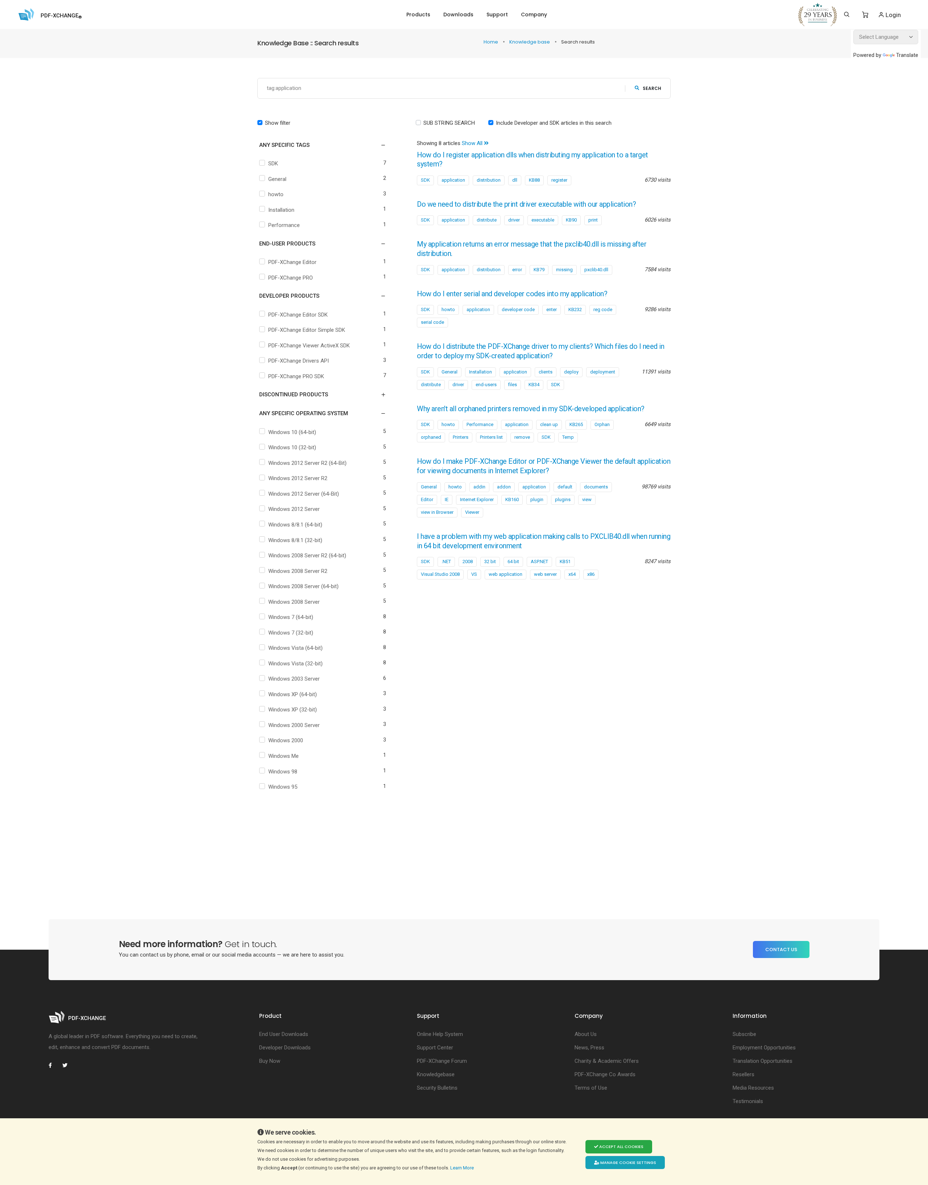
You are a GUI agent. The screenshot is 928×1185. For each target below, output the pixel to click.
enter (551, 309)
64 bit (513, 561)
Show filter (277, 123)
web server (545, 574)
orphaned (431, 437)
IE (446, 499)
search (652, 88)
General (277, 179)
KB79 (539, 269)
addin (479, 487)
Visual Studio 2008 (440, 574)
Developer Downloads (285, 1047)
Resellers (743, 1074)
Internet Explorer (477, 499)
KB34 (534, 384)
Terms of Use (591, 1088)
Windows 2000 (285, 740)
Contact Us (781, 949)
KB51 (565, 561)
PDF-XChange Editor (292, 262)
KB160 (512, 499)
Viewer (472, 512)
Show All (473, 143)
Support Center (435, 1047)
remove (522, 437)
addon (504, 487)
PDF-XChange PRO (290, 277)
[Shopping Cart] (865, 14)
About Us (586, 1034)
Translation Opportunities (762, 1061)
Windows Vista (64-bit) (295, 648)
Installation (281, 210)
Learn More (462, 1167)
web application (505, 574)
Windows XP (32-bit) (292, 709)
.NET (446, 561)
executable (542, 220)
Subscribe (744, 1034)
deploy (571, 372)
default (565, 487)
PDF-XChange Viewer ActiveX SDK (309, 345)
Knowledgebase (436, 1074)
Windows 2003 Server (294, 679)
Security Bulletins (437, 1088)
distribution (489, 180)
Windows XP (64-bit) (292, 694)
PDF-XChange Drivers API (298, 361)
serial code (432, 322)
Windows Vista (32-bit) (295, 663)
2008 (468, 561)
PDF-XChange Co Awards (605, 1074)
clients (545, 372)
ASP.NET (539, 561)
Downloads (458, 14)
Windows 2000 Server (294, 725)
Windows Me (283, 756)
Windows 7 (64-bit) (290, 617)
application (453, 180)
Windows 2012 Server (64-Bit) (303, 494)
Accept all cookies (620, 1146)
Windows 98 (282, 771)
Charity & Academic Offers (607, 1061)
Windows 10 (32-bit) (292, 447)
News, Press (589, 1047)
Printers (460, 437)
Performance (284, 225)
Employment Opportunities (764, 1047)
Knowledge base (530, 41)
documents (596, 487)
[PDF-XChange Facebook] (54, 1065)
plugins (563, 499)
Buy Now (269, 1061)
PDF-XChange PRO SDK (296, 376)
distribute (487, 220)
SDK (273, 163)
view (587, 499)
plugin (536, 499)
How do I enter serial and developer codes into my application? (512, 294)
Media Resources (753, 1088)
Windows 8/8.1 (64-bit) (295, 524)
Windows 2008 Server (294, 602)
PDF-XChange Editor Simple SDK (306, 330)
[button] (318, 145)
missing (564, 269)
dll (514, 180)
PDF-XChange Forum (442, 1061)
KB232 (575, 309)
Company (534, 14)
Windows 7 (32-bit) (290, 632)
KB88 (534, 180)
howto (275, 194)
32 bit (490, 561)
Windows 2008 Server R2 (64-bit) (307, 555)
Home (491, 41)
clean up (549, 424)
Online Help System (440, 1034)
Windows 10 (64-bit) (292, 432)
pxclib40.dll (596, 269)
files (512, 384)
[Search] (847, 14)
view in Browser (437, 512)
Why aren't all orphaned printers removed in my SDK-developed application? (531, 409)
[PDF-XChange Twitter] (67, 1065)
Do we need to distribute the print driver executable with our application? (526, 204)
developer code (518, 309)
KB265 (576, 424)
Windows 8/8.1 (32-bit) (295, 540)
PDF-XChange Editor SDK (298, 314)
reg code (602, 309)
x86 (590, 574)
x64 (572, 574)
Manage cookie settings (627, 1162)
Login (892, 14)
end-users (486, 384)
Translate (907, 55)
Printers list (491, 437)
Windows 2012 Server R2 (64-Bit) (307, 463)
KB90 (571, 220)
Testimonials (748, 1101)
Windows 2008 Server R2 (297, 571)
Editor (427, 499)
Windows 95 (282, 787)
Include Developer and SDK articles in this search (554, 123)
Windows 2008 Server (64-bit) (303, 586)
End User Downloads (283, 1034)
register (559, 180)
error (517, 269)
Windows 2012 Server (294, 509)
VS (474, 574)
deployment (602, 372)
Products (418, 14)
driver (514, 220)
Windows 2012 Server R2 (297, 478)
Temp (568, 437)
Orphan (602, 424)
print (593, 220)
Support (497, 14)
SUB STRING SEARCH (449, 123)
